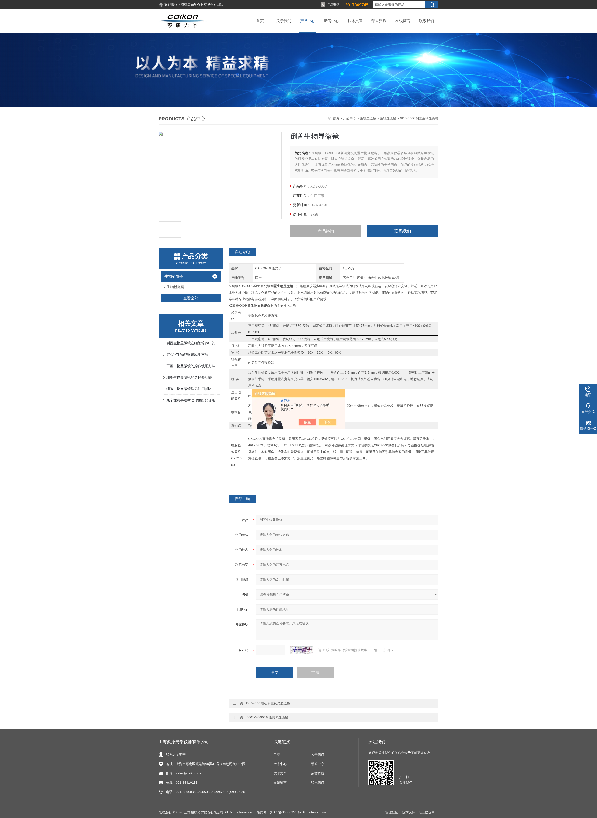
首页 (260, 21)
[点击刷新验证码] (301, 650)
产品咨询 (325, 231)
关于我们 (283, 21)
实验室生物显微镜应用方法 (187, 354)
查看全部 (190, 298)
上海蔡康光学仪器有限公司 (197, 5)
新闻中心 (331, 21)
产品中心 (307, 21)
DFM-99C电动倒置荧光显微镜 (268, 703)
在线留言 (402, 21)
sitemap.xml (317, 812)
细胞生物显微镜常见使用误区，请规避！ (193, 389)
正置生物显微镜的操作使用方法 (190, 366)
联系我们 (426, 21)
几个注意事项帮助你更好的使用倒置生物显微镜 (193, 400)
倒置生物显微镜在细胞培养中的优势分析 (193, 343)
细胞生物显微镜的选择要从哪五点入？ (193, 377)
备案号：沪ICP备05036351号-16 (281, 812)
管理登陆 (391, 812)
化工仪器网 (426, 812)
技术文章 (355, 21)
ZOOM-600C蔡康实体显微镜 (267, 717)
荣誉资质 (378, 21)
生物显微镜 (368, 118)
